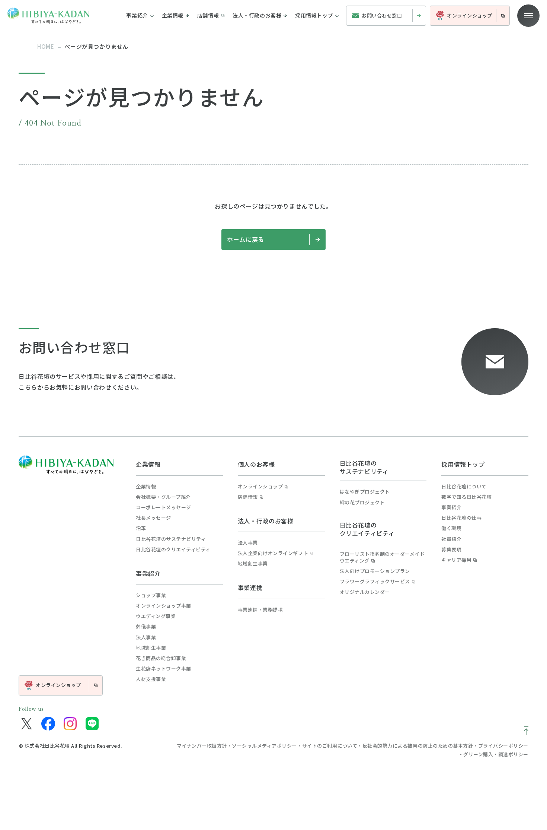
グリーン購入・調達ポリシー (495, 754)
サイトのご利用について (330, 745)
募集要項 (451, 549)
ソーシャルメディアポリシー (264, 745)
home (45, 46)
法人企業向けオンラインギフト (273, 553)
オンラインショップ (260, 486)
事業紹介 (148, 573)
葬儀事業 (146, 626)
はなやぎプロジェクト (365, 491)
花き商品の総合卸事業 (161, 658)
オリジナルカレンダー (365, 592)
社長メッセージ (153, 517)
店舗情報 (248, 497)
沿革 (141, 528)
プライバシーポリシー (503, 745)
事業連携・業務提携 (260, 609)
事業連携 (250, 587)
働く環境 (451, 528)
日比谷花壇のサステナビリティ (171, 539)
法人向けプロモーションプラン (375, 571)
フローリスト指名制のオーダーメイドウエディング (382, 557)
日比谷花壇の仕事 (461, 517)
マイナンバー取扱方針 (202, 745)
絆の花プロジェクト (362, 502)
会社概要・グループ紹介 (163, 497)
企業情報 (148, 464)
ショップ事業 (151, 595)
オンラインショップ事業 (163, 605)
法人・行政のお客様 (266, 520)
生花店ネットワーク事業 (163, 668)
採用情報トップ (462, 464)
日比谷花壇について (464, 486)
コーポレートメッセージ (163, 507)
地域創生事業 (151, 647)
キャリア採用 (456, 560)
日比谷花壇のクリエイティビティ (173, 549)
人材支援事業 (151, 679)
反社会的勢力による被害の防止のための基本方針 (417, 745)
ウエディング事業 (156, 616)
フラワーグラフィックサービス (375, 581)
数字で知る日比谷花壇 (466, 497)
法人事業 (146, 637)
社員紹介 (451, 539)
